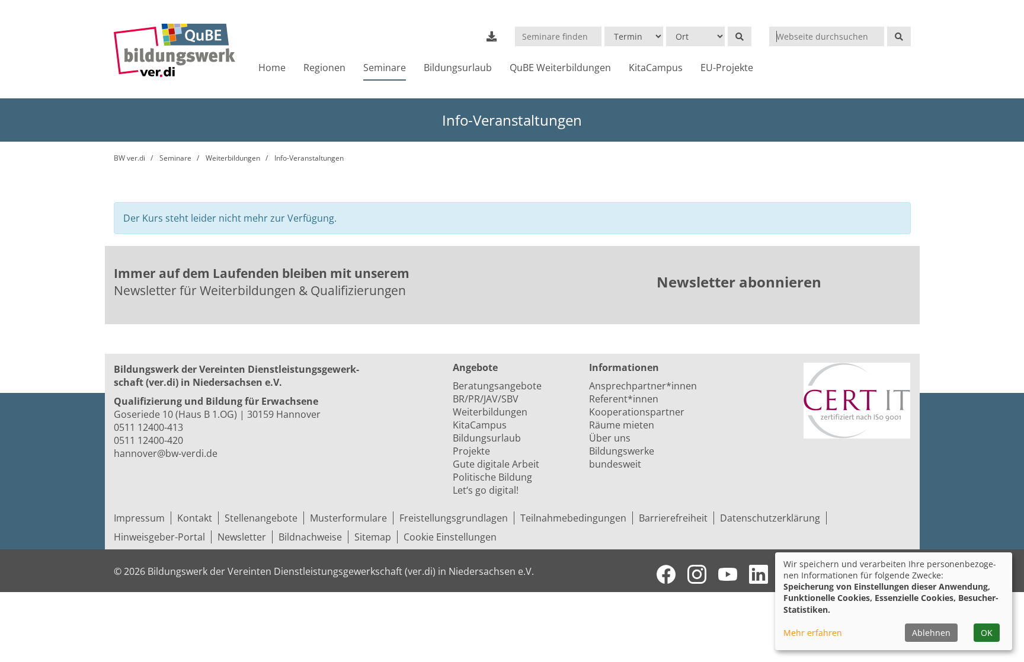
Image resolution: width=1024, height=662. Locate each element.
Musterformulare (348, 518)
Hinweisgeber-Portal (159, 536)
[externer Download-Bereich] (492, 36)
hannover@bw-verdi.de (165, 453)
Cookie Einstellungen (450, 536)
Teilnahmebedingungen (573, 518)
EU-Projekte (726, 67)
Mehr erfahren (812, 632)
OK (987, 632)
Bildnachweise (310, 536)
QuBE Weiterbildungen (560, 67)
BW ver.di (129, 158)
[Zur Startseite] (175, 50)
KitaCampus (656, 67)
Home (272, 67)
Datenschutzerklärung (770, 518)
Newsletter (241, 536)
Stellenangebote (261, 518)
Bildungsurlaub (458, 67)
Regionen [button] (324, 67)
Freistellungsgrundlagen (453, 518)
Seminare (175, 158)
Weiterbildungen (233, 158)
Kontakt (194, 518)
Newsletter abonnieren (739, 282)
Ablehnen (931, 632)
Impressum (139, 518)
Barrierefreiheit (673, 518)
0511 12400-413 (148, 427)
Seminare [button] (384, 67)
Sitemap (372, 536)
